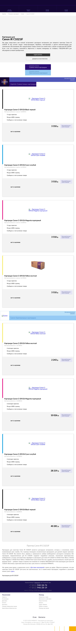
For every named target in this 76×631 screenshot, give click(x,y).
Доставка (4, 600)
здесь (12, 571)
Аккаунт (41, 602)
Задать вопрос (38, 54)
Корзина (66, 628)
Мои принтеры (57, 628)
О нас (35, 617)
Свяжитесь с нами (43, 597)
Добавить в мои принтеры (40, 58)
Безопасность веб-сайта (45, 598)
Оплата (4, 602)
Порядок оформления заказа (9, 606)
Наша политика (43, 600)
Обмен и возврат (43, 606)
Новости (4, 597)
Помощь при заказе (44, 608)
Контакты (4, 604)
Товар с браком (43, 604)
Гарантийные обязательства (9, 608)
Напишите (37, 582)
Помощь (62, 628)
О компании (5, 598)
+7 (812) (38, 585)
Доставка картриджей (37, 567)
